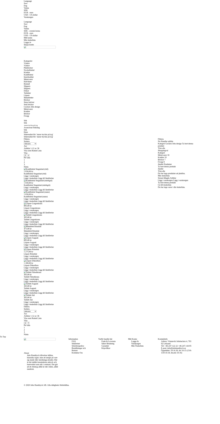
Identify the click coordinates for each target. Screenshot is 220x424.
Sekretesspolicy (78, 346)
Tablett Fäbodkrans (31, 277)
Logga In (135, 341)
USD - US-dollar (31, 15)
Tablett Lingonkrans (32, 219)
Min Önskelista (137, 346)
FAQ (74, 341)
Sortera (27, 141)
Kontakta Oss (77, 353)
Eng (25, 6)
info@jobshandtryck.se (176, 348)
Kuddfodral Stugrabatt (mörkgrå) (37, 185)
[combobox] (34, 125)
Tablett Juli (28, 300)
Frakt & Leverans (108, 341)
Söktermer (76, 343)
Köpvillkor (105, 348)
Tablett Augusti (30, 288)
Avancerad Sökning (32, 127)
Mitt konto (28, 38)
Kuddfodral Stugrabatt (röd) (35, 174)
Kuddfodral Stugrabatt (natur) (36, 197)
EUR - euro (28, 12)
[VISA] (28, 371)
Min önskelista (30, 40)
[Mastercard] (28, 374)
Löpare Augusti (30, 242)
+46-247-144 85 (184, 346)
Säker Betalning (107, 343)
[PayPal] (28, 378)
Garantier (105, 346)
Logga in (27, 42)
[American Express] (28, 376)
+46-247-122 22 (171, 346)
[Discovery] (28, 380)
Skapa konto (29, 45)
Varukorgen (136, 343)
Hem (26, 132)
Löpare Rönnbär (30, 254)
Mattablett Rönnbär (31, 231)
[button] (31, 178)
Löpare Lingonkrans (32, 208)
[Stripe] (28, 383)
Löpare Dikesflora (31, 265)
